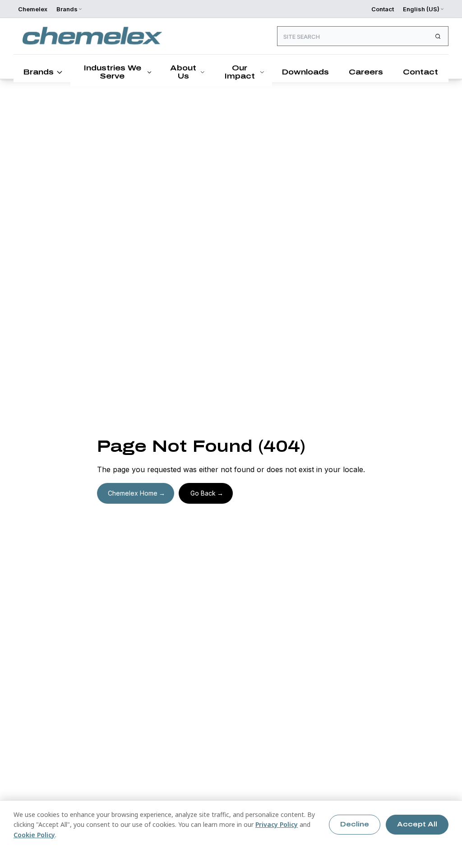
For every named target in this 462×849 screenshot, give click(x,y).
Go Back (203, 493)
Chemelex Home (132, 493)
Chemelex (32, 9)
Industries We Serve (112, 72)
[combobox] (362, 36)
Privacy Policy (276, 824)
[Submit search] (437, 36)
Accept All (417, 824)
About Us (183, 72)
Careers (366, 72)
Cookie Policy (34, 834)
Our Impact (239, 72)
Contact (382, 9)
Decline (354, 824)
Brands (38, 72)
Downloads (305, 72)
